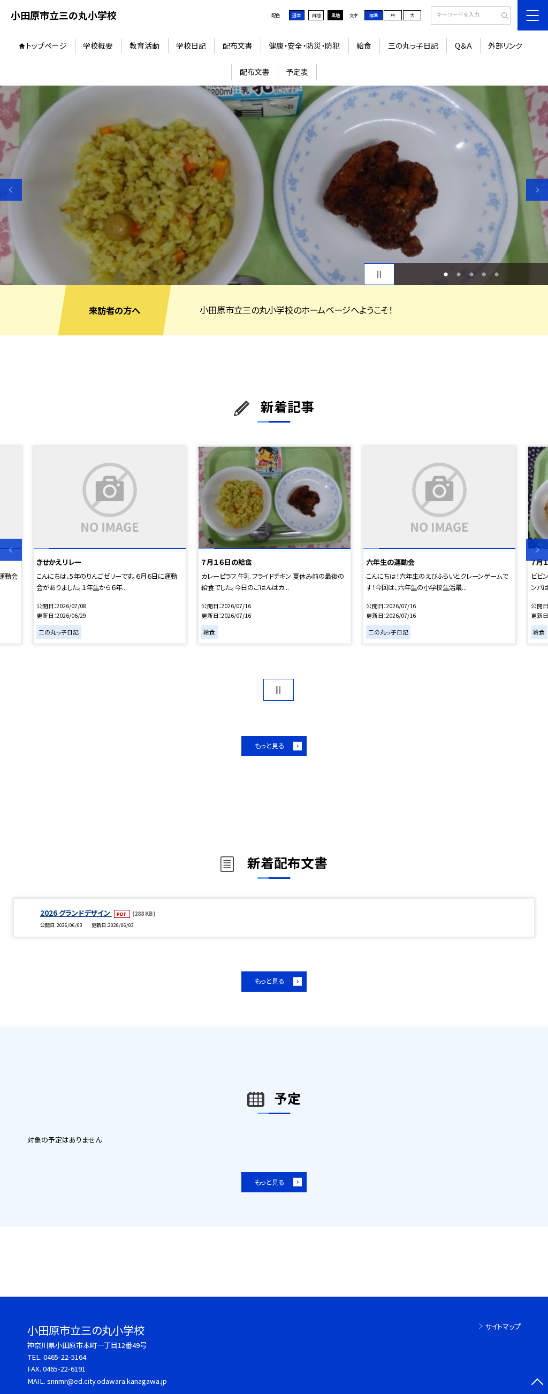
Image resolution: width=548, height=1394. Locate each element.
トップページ (46, 45)
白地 (316, 15)
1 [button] (446, 274)
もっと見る (269, 745)
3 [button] (471, 274)
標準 (373, 15)
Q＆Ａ (463, 45)
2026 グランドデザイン (76, 913)
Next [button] (537, 190)
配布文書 (238, 45)
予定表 (297, 71)
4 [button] (484, 274)
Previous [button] (11, 190)
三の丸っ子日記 (413, 45)
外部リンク (505, 45)
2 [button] (458, 274)
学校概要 (98, 45)
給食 (363, 45)
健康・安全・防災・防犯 (304, 45)
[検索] (501, 16)
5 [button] (496, 274)
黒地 (335, 15)
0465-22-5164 (64, 1357)
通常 (296, 15)
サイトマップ (503, 1326)
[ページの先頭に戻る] (537, 1383)
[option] (274, 185)
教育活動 (144, 45)
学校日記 (191, 45)
